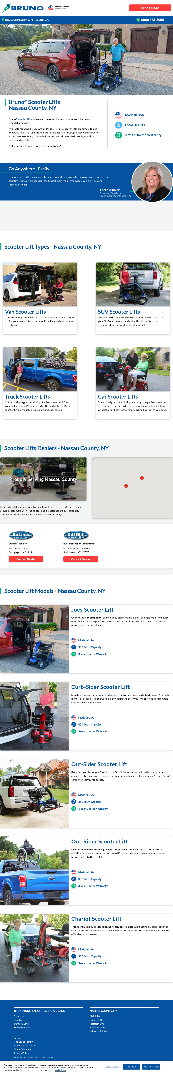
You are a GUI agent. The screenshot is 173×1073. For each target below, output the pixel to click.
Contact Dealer (25, 559)
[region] (86, 1067)
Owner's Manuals (23, 1049)
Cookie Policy (60, 1070)
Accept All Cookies (151, 1067)
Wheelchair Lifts (98, 1031)
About (17, 1037)
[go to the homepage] (23, 8)
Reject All (132, 1067)
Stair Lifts (19, 1016)
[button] (126, 486)
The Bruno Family (23, 1041)
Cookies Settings (112, 1067)
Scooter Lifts (20, 1019)
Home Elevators (22, 1027)
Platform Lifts (21, 1023)
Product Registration (25, 1045)
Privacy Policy (21, 1053)
